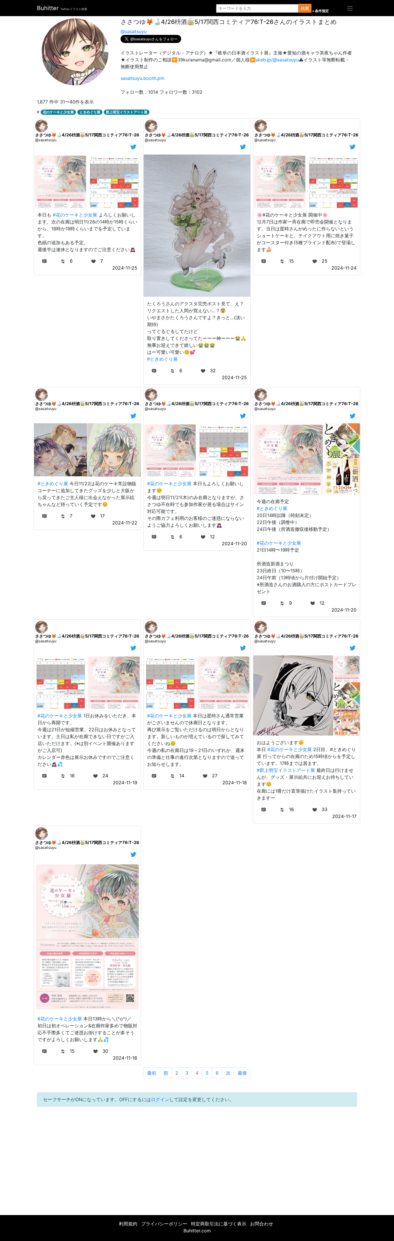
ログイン (160, 1099)
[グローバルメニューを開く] (350, 8)
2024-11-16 (125, 1058)
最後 (242, 1073)
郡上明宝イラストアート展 (126, 112)
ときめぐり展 (90, 112)
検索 (305, 8)
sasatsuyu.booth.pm (142, 78)
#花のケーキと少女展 (75, 215)
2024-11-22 (124, 523)
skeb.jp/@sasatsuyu (277, 60)
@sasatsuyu (134, 31)
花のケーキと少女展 (58, 112)
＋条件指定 (320, 11)
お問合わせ (261, 1224)
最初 (151, 1073)
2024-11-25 (124, 268)
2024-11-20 (234, 543)
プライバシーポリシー (164, 1224)
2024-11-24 (344, 268)
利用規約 (128, 1224)
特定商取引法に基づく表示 (218, 1224)
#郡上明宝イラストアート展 (286, 770)
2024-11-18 (234, 782)
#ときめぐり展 (162, 359)
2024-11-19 (125, 782)
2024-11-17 (344, 816)
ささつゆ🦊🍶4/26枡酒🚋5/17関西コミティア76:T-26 (87, 134)
